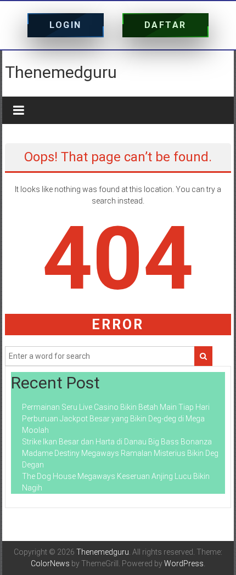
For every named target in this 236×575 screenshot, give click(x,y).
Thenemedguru (61, 72)
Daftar (165, 25)
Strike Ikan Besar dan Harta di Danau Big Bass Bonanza (117, 441)
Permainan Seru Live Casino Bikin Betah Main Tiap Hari (116, 407)
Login (65, 25)
